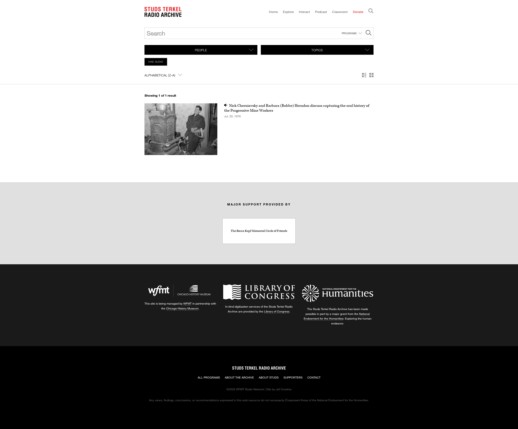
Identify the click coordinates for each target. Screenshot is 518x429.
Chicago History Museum (182, 308)
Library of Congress (276, 311)
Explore (288, 12)
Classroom (340, 12)
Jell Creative (284, 389)
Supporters (293, 377)
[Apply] (369, 33)
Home (273, 12)
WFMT (187, 303)
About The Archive (239, 377)
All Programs (209, 377)
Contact (314, 377)
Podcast (321, 12)
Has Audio (155, 61)
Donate (358, 12)
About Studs (269, 377)
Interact (304, 12)
